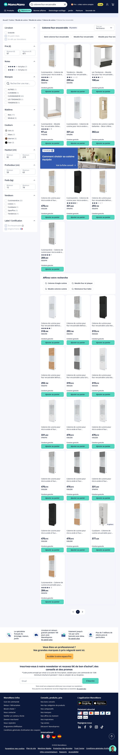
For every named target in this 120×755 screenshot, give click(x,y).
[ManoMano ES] (59, 736)
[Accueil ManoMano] (14, 4)
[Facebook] (85, 727)
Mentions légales (44, 748)
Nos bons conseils (48, 702)
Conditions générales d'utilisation (99, 748)
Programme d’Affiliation (13, 726)
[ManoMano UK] (48, 736)
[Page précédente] (73, 612)
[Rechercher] (31, 4)
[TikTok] (102, 727)
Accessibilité (73, 752)
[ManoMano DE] (54, 736)
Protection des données (62, 748)
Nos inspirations (47, 719)
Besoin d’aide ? (9, 709)
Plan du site (31, 748)
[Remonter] (111, 736)
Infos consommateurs (48, 752)
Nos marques (46, 712)
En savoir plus (81, 689)
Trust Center (79, 748)
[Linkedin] (79, 727)
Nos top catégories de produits (53, 705)
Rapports (63, 752)
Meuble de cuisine (21, 20)
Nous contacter (10, 712)
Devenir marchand (11, 719)
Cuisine (11, 20)
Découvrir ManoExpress (50, 726)
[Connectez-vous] (107, 4)
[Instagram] (96, 727)
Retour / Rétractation (12, 705)
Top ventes (45, 723)
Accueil (5, 20)
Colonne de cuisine (49, 20)
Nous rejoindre (10, 723)
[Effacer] (65, 4)
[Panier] (112, 4)
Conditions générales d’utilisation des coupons (22, 730)
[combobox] (104, 28)
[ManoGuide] (112, 749)
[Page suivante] (82, 612)
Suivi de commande (11, 702)
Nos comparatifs (47, 709)
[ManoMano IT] (42, 736)
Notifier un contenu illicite (14, 716)
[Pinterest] (91, 727)
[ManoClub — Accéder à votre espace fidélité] (100, 4)
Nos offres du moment (49, 716)
